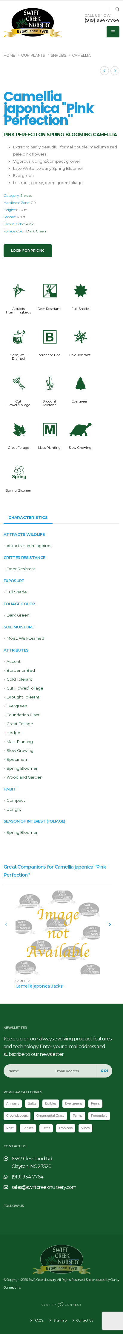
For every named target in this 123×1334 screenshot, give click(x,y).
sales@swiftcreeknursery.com (44, 1187)
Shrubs (58, 55)
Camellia (81, 55)
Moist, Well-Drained (18, 357)
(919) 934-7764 (101, 20)
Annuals (12, 1103)
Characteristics (28, 517)
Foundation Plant (23, 714)
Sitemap (60, 1320)
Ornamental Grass (50, 1116)
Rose (10, 1128)
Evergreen (80, 401)
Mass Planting (49, 448)
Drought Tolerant (49, 403)
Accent (14, 661)
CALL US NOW (97, 15)
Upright (14, 809)
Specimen (17, 759)
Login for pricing (27, 251)
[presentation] (7, 924)
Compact (16, 800)
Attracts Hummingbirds (18, 310)
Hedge (13, 732)
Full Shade (80, 309)
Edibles (50, 1103)
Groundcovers (17, 1116)
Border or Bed (49, 355)
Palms (77, 1116)
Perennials (99, 1116)
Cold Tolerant (80, 355)
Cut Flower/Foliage (18, 403)
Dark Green (36, 231)
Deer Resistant (49, 309)
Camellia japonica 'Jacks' (39, 986)
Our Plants (33, 55)
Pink (30, 224)
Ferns (95, 1103)
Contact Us (84, 1320)
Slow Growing (80, 448)
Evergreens (73, 1103)
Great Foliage (18, 448)
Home (9, 55)
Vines (85, 1128)
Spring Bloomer (18, 490)
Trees (46, 1128)
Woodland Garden (24, 777)
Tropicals (66, 1128)
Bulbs (32, 1103)
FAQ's (38, 1320)
